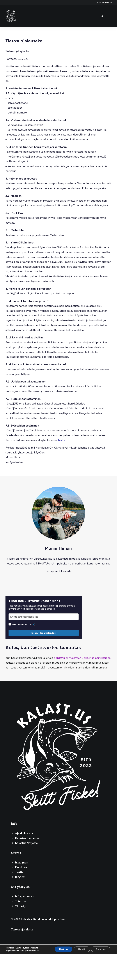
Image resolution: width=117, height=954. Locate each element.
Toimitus (99, 2)
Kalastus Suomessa (27, 838)
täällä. (62, 440)
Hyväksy (63, 949)
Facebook (21, 867)
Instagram (52, 571)
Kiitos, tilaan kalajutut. (43, 632)
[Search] (100, 16)
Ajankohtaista (24, 833)
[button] (110, 16)
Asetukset (101, 949)
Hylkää (81, 949)
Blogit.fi (20, 876)
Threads (66, 571)
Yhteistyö (108, 2)
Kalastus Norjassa (26, 842)
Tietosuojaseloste (22, 929)
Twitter (20, 872)
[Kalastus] (10, 16)
